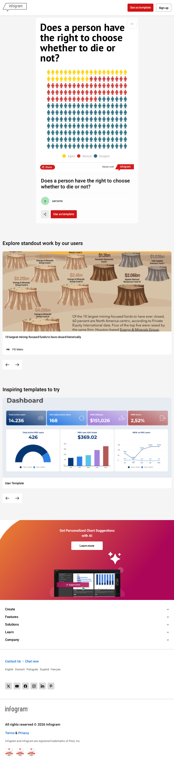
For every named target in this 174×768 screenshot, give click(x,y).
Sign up (163, 8)
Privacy (23, 733)
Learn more (87, 545)
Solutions (12, 624)
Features (11, 617)
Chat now (32, 661)
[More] (132, 24)
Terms (10, 733)
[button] (69, 156)
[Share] (45, 214)
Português (32, 669)
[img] (86, 75)
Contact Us (13, 661)
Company (12, 640)
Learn (9, 632)
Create (10, 609)
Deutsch (20, 669)
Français (56, 669)
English (9, 669)
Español (44, 669)
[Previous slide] (7, 365)
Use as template (140, 7)
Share (48, 167)
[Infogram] (15, 7)
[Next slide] (17, 365)
